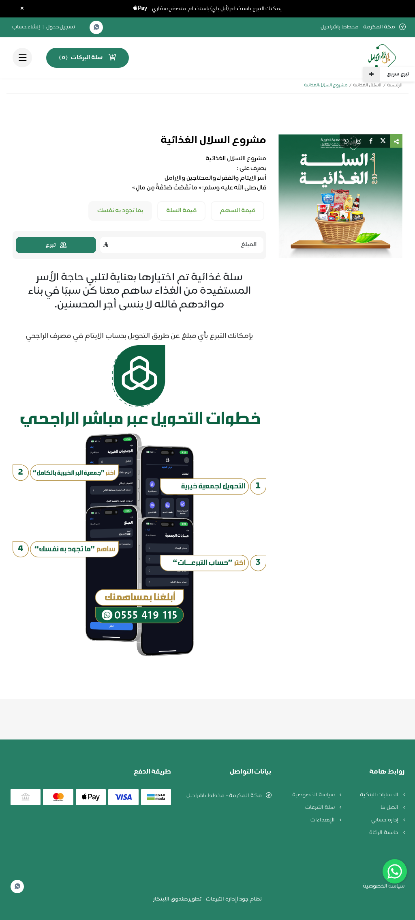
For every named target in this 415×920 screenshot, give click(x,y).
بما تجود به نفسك (120, 211)
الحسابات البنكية (379, 795)
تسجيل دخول (60, 27)
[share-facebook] (370, 141)
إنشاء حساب (26, 27)
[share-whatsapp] (346, 141)
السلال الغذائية (367, 85)
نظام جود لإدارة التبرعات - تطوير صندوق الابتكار (207, 899)
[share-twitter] (383, 141)
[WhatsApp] (96, 27)
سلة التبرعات (320, 807)
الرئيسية (394, 85)
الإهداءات (323, 820)
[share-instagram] (358, 141)
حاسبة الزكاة (384, 832)
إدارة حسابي (385, 820)
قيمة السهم (238, 211)
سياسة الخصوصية (314, 795)
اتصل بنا (390, 807)
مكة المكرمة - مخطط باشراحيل (224, 795)
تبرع (50, 245)
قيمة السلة (181, 211)
